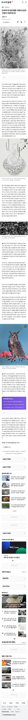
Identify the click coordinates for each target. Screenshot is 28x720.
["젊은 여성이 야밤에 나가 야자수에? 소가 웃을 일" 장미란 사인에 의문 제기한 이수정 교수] (22, 629)
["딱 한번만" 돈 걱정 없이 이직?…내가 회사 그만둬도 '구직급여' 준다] (6, 494)
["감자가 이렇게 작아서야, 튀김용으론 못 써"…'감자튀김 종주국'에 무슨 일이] (6, 501)
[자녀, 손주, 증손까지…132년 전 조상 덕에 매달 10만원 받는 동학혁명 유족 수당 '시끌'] (22, 614)
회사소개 (3, 706)
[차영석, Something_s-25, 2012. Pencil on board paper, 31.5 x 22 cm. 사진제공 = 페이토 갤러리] (14, 157)
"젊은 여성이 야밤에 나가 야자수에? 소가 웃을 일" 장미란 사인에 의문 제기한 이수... (14, 404)
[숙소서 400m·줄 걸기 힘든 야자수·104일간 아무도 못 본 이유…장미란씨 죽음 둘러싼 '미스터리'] (6, 508)
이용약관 (12, 711)
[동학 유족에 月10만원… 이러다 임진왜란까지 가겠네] (6, 673)
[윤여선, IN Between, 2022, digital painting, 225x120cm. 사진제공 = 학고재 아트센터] (14, 228)
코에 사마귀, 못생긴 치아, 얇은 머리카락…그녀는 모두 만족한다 (18, 477)
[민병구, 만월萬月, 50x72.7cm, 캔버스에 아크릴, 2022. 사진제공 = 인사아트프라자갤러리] (14, 344)
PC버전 (17, 703)
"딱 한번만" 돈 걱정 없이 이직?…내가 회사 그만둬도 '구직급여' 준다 (18, 492)
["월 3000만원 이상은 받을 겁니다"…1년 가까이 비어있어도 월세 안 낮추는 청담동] (22, 622)
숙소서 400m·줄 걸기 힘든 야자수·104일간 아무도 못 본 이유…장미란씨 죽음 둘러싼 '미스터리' (18, 506)
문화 (3, 7)
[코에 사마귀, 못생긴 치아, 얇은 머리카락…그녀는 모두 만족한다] (6, 480)
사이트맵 (23, 703)
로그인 (4, 703)
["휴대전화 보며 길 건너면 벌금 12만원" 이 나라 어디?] (6, 665)
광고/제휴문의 (9, 706)
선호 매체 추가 (6, 22)
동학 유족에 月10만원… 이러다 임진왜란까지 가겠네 (18, 670)
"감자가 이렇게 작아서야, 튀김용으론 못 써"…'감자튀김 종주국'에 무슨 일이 (18, 499)
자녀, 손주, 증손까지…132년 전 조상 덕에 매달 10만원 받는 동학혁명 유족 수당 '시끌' (10, 613)
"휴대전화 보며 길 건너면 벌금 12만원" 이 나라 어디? (19, 662)
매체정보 (17, 711)
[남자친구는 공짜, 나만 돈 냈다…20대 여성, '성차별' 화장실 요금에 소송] (22, 636)
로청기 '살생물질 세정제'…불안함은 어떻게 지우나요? (18, 677)
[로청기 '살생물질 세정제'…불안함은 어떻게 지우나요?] (6, 680)
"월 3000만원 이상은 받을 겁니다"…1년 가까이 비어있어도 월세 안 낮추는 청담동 (10, 620)
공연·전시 (7, 7)
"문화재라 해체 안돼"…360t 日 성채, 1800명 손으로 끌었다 (18, 484)
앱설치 (11, 703)
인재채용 (16, 706)
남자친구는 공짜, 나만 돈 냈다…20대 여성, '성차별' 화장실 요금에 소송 (10, 635)
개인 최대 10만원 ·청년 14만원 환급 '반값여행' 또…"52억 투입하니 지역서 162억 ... (14, 401)
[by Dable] (23, 642)
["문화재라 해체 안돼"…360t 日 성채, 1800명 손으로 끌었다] (6, 487)
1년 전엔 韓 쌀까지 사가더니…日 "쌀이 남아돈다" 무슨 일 (14, 407)
